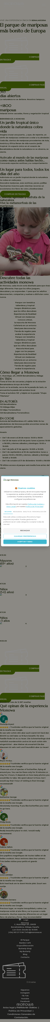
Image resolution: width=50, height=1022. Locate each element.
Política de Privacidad (34, 506)
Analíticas (27, 512)
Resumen (8, 512)
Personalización (39, 512)
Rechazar (25, 530)
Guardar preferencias (25, 536)
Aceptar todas (24, 542)
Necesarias (17, 512)
